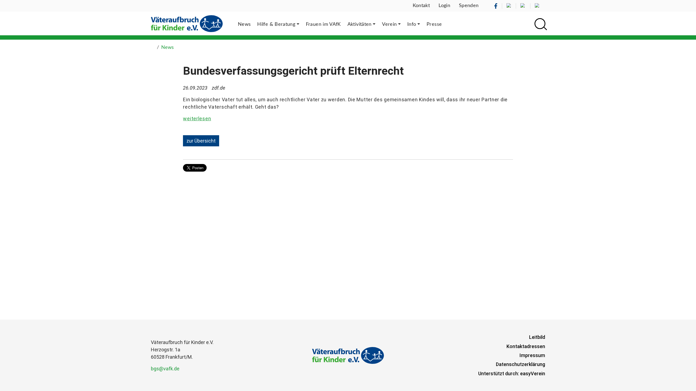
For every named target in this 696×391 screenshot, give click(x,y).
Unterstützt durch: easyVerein (511, 373)
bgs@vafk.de (165, 368)
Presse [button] (434, 24)
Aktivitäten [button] (359, 24)
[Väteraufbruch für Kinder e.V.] (187, 23)
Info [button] (411, 24)
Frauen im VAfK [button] (323, 24)
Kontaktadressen (526, 346)
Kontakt (421, 5)
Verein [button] (389, 24)
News (167, 47)
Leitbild (537, 337)
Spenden (469, 5)
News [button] (244, 24)
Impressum (532, 355)
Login (444, 5)
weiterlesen (197, 118)
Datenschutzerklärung (520, 364)
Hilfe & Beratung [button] (276, 24)
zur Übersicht (201, 141)
